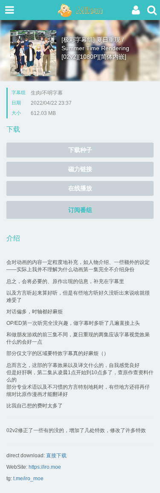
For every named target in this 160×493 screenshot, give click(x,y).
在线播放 (80, 188)
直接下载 (56, 456)
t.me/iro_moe (28, 479)
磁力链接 (80, 169)
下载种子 (80, 149)
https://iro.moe (45, 467)
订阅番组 (80, 209)
